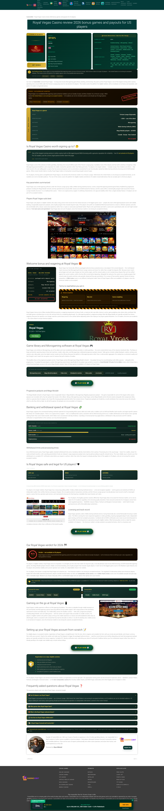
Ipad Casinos (124, 47)
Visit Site (126, 804)
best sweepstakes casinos (61, 680)
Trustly (125, 58)
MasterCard (92, 774)
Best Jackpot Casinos (123, 3)
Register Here (127, 747)
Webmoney (113, 59)
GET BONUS (36, 65)
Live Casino (119, 49)
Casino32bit (36, 82)
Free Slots (120, 772)
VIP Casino (62, 777)
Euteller (129, 54)
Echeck (119, 59)
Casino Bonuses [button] (46, 3)
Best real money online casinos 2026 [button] (40, 5)
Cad (118, 63)
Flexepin (113, 56)
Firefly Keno (121, 777)
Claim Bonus (35, 336)
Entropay (123, 54)
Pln (130, 64)
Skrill (121, 58)
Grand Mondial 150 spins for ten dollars (111, 362)
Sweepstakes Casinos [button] (115, 3)
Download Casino (115, 47)
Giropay (118, 56)
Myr (120, 64)
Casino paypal (98, 3)
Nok (123, 64)
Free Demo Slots (56, 3)
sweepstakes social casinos (86, 573)
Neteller (91, 777)
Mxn (116, 64)
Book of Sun (121, 779)
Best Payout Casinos (125, 46)
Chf (121, 63)
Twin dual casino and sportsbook (41, 209)
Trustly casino (88, 3)
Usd (112, 66)
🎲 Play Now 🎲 (82, 383)
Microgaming (124, 42)
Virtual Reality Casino (66, 779)
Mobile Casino (126, 49)
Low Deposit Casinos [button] (129, 3)
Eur (127, 63)
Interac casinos (107, 3)
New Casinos (63, 782)
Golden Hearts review (104, 573)
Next (135, 758)
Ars (111, 63)
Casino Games (63, 774)
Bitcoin (90, 772)
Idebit (123, 56)
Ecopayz (118, 54)
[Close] (132, 800)
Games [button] (135, 3)
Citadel (112, 54)
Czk (124, 63)
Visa (130, 58)
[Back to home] (29, 5)
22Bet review (70, 278)
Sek (133, 64)
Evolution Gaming (115, 42)
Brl (114, 63)
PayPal (90, 779)
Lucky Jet (120, 774)
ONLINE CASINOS (64, 772)
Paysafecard (115, 58)
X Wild (119, 787)
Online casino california (77, 3)
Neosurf (128, 56)
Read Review (125, 808)
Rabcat (130, 42)
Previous (30, 758)
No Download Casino (66, 784)
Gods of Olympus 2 (123, 784)
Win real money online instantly (66, 3)
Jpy (113, 64)
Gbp (131, 63)
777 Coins (120, 782)
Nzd (127, 64)
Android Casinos (115, 46)
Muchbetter (125, 59)
